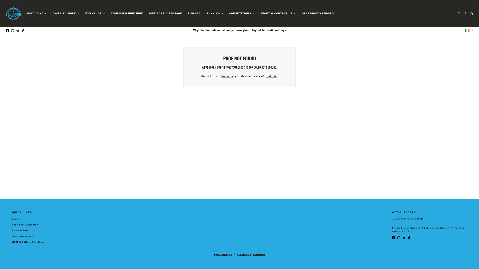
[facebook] (7, 30)
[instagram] (12, 30)
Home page (228, 76)
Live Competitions (23, 236)
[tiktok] (23, 30)
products (271, 76)
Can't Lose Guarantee (25, 225)
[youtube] (18, 30)
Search (16, 219)
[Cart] (471, 13)
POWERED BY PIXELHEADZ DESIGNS (239, 255)
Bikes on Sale (20, 231)
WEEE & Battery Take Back (28, 242)
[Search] (459, 13)
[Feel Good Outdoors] (13, 13)
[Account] (465, 13)
